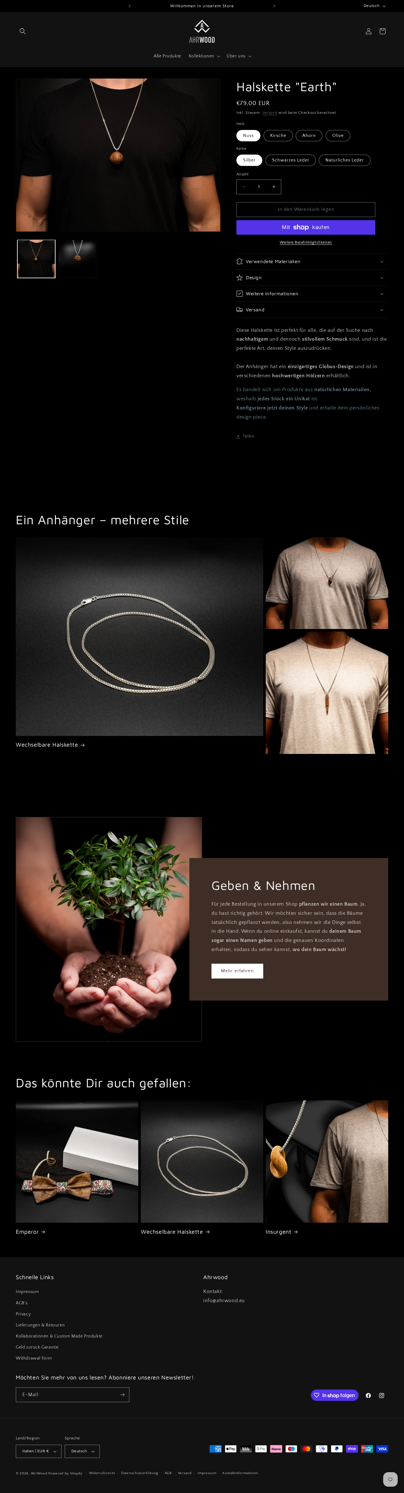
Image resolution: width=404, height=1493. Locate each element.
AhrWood (39, 1473)
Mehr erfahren (237, 970)
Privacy (23, 1314)
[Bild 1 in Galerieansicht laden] (36, 259)
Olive (338, 135)
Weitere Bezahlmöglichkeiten (306, 242)
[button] (23, 31)
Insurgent (278, 1231)
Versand (270, 113)
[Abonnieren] (122, 1394)
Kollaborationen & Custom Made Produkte (59, 1336)
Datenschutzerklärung (139, 1473)
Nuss (248, 135)
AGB (168, 1473)
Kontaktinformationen (240, 1473)
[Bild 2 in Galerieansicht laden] (77, 259)
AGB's (22, 1303)
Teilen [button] (249, 436)
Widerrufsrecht (102, 1473)
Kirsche (278, 135)
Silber (249, 160)
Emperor (27, 1231)
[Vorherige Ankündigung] (130, 6)
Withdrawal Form (34, 1358)
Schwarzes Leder (290, 160)
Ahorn (309, 135)
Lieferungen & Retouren (40, 1325)
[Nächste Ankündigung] (274, 6)
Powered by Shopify (65, 1473)
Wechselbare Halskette (47, 744)
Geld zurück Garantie (37, 1347)
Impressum (27, 1291)
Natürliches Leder (344, 160)
